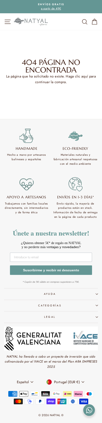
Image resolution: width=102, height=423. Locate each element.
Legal (50, 317)
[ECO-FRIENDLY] (75, 136)
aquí (84, 76)
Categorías (49, 305)
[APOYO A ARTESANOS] (26, 184)
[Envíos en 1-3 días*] (75, 184)
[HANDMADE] (26, 136)
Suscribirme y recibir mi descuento (51, 270)
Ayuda (50, 294)
